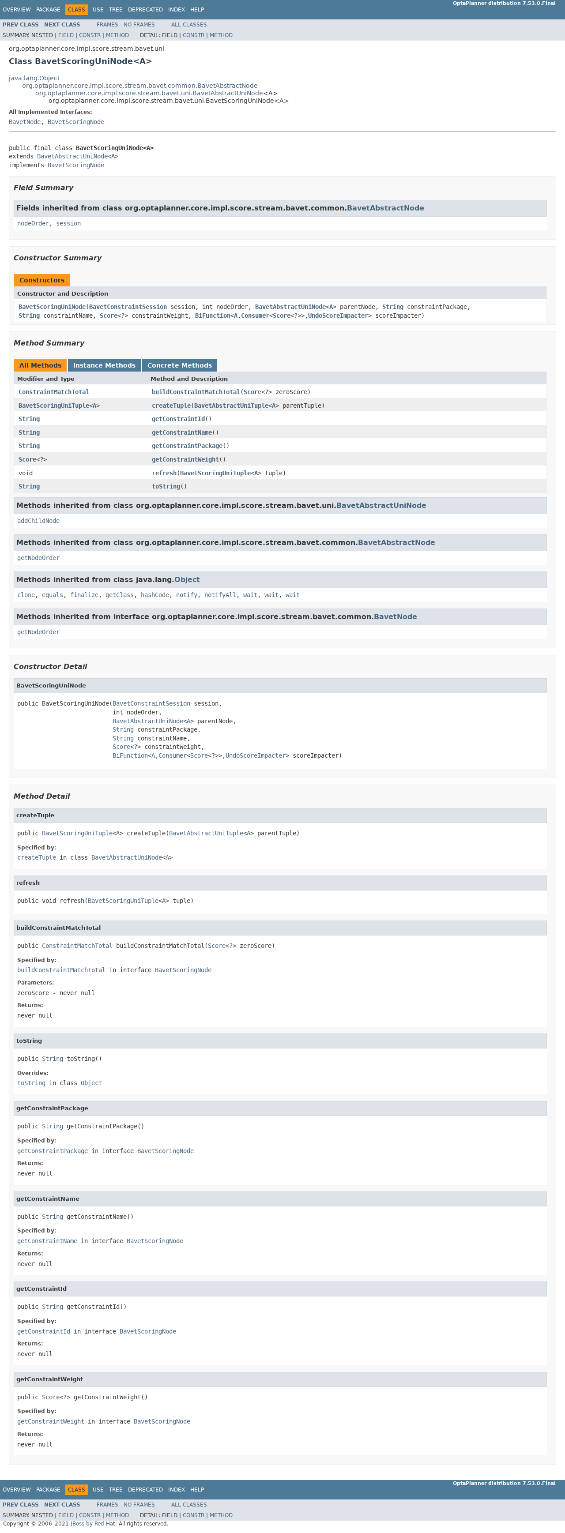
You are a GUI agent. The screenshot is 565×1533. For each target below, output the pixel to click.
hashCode (155, 594)
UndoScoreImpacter (338, 315)
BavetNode (25, 121)
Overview (17, 10)
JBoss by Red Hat (93, 1524)
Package (48, 10)
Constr (90, 35)
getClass (119, 594)
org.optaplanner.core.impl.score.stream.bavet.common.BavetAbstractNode (140, 85)
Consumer (255, 315)
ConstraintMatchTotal (54, 391)
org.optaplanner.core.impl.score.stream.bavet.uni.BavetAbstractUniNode (149, 93)
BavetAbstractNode (385, 208)
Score (108, 315)
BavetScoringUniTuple (54, 405)
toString (166, 486)
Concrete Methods (179, 365)
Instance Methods (104, 365)
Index (176, 10)
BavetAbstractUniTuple (231, 405)
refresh (164, 473)
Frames (107, 25)
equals (52, 594)
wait (250, 594)
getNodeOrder (38, 557)
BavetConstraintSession (128, 306)
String (392, 306)
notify (186, 594)
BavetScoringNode (76, 121)
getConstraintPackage (187, 445)
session (68, 223)
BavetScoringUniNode (52, 306)
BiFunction (212, 315)
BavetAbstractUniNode (72, 156)
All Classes (189, 25)
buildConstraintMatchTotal (196, 391)
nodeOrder (33, 223)
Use (98, 10)
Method (117, 35)
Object (187, 579)
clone (26, 594)
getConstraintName (182, 432)
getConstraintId (178, 418)
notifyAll (220, 594)
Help (197, 10)
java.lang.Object (34, 78)
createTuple (171, 405)
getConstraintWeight (185, 459)
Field (66, 35)
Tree (116, 10)
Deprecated (145, 10)
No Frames (139, 25)
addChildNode (38, 520)
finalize (84, 594)
